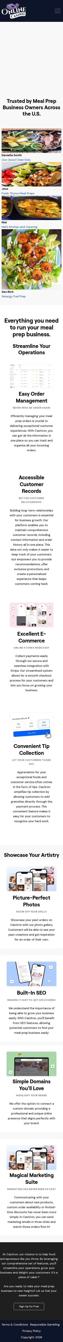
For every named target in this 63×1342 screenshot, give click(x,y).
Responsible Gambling (45, 1325)
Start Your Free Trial (31, 87)
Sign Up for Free (29, 1306)
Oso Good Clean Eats (16, 160)
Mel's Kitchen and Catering (19, 227)
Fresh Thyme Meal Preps (18, 193)
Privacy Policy (31, 1331)
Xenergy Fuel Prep (14, 296)
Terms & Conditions (14, 1325)
